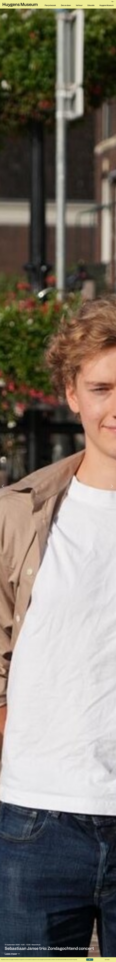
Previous (3, 485)
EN (112, 3)
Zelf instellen (107, 959)
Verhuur (79, 5)
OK (89, 959)
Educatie (91, 5)
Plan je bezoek (50, 5)
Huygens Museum (20, 5)
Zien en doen (66, 5)
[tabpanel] (58, 485)
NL (112, 1)
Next (112, 485)
